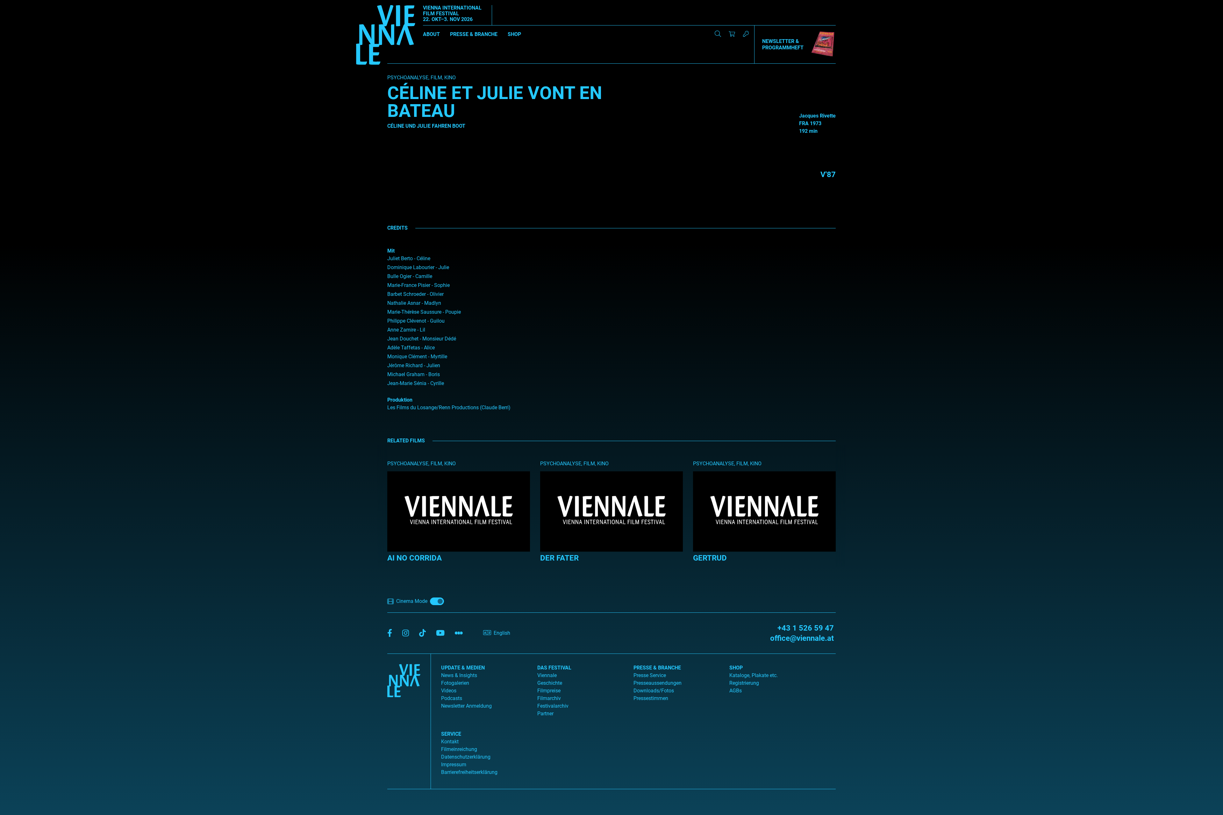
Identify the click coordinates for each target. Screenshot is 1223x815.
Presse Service (649, 675)
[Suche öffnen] (718, 33)
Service (451, 734)
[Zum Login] (746, 33)
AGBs (735, 691)
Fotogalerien (455, 683)
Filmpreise (549, 691)
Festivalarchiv (553, 706)
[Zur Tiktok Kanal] (422, 633)
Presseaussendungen (657, 683)
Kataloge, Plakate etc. (753, 675)
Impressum (453, 764)
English (502, 633)
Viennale (547, 675)
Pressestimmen (650, 698)
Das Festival (554, 668)
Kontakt (450, 742)
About (431, 34)
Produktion (399, 400)
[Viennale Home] (403, 719)
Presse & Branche (473, 34)
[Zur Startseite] (385, 36)
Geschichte (549, 683)
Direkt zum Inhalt (19, 4)
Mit (391, 251)
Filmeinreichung (459, 749)
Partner (545, 714)
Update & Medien (463, 668)
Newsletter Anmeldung (466, 706)
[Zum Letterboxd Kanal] (459, 633)
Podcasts (451, 698)
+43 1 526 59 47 (805, 628)
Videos (448, 691)
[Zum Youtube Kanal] (440, 633)
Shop (514, 34)
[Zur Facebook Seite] (389, 633)
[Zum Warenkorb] (732, 33)
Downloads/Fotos (653, 691)
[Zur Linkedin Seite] (405, 633)
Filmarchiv (549, 698)
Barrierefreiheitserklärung (469, 772)
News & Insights (459, 675)
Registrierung (744, 683)
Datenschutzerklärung (465, 757)
